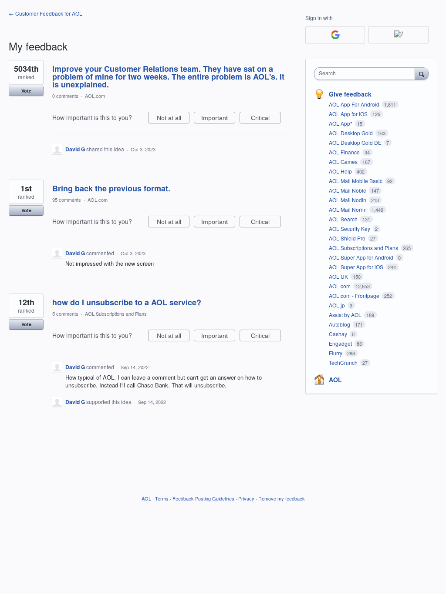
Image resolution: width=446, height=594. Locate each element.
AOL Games (344, 161)
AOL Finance (345, 152)
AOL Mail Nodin (348, 200)
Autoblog (340, 324)
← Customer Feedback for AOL (45, 13)
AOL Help (341, 171)
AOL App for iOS (349, 113)
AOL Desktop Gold (351, 133)
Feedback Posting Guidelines (203, 498)
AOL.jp (337, 305)
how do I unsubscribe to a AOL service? (126, 302)
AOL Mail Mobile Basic (356, 180)
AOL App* (341, 123)
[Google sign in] (335, 34)
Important (218, 118)
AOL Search (344, 219)
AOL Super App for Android (362, 257)
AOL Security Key (350, 228)
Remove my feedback (281, 498)
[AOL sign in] (398, 34)
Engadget (341, 343)
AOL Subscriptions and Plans (116, 313)
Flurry (336, 353)
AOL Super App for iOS (357, 266)
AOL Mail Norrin (348, 209)
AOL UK (339, 276)
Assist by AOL (346, 314)
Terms (162, 498)
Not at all (173, 118)
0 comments (65, 95)
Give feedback (350, 94)
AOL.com (95, 95)
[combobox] (366, 73)
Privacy (246, 498)
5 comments (65, 313)
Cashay (338, 333)
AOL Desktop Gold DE (356, 142)
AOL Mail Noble (348, 190)
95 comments (66, 199)
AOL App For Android (355, 104)
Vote (26, 90)
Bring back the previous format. (111, 188)
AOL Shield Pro (348, 238)
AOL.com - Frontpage (355, 295)
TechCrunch (344, 362)
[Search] (422, 73)
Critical (266, 118)
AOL (335, 379)
